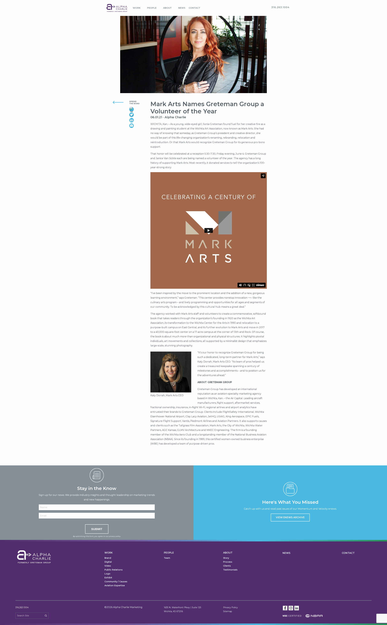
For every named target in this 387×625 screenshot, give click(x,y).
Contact (194, 7)
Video (107, 566)
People (151, 7)
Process (227, 562)
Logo (107, 574)
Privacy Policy (230, 607)
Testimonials (230, 570)
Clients (227, 566)
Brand (107, 558)
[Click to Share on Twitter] (137, 114)
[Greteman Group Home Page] (117, 7)
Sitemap (227, 611)
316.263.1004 (22, 607)
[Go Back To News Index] (114, 102)
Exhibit (108, 578)
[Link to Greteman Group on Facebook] (285, 608)
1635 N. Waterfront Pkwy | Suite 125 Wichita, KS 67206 (182, 609)
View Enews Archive (290, 517)
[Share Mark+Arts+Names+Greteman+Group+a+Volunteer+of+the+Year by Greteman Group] (137, 125)
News (181, 7)
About (167, 7)
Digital (108, 562)
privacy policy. (115, 536)
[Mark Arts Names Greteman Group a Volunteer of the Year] (193, 58)
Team (167, 558)
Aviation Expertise (114, 585)
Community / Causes (115, 581)
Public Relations (113, 570)
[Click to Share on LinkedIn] (137, 120)
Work (137, 7)
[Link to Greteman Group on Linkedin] (296, 608)
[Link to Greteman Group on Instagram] (290, 608)
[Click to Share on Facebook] (137, 109)
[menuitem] (138, 8)
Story (226, 558)
